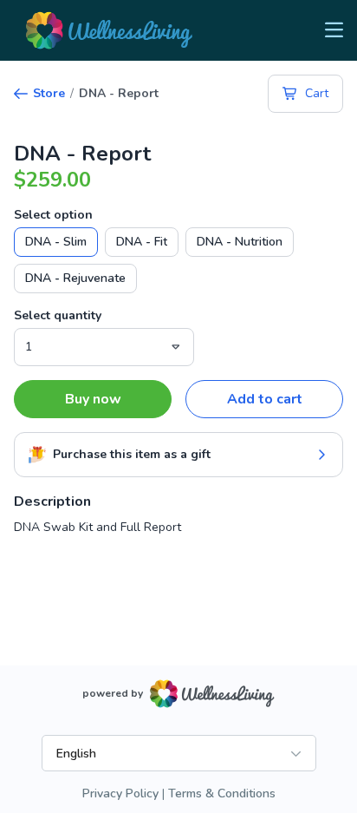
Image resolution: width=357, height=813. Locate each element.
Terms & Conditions (222, 793)
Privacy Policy (120, 793)
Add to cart (264, 399)
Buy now (93, 399)
